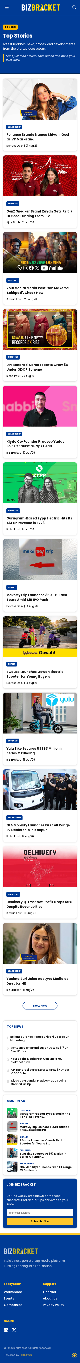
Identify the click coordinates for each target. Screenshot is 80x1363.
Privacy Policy (53, 1305)
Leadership (14, 126)
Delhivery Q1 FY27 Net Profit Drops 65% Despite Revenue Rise (39, 904)
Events (9, 1298)
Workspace (13, 1292)
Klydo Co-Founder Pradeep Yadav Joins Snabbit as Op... (38, 1082)
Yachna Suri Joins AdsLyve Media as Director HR (37, 981)
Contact (49, 1292)
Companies (13, 1305)
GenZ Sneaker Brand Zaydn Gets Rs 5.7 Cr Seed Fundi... (39, 1049)
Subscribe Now (40, 1221)
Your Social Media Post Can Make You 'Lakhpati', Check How (38, 290)
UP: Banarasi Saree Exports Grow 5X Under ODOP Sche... (40, 1071)
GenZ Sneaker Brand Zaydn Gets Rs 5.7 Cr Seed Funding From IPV (39, 213)
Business (13, 357)
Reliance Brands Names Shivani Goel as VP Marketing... (39, 1038)
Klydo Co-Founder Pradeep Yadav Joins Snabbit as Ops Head (35, 444)
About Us (50, 1298)
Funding (13, 203)
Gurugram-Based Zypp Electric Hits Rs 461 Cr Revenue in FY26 (39, 520)
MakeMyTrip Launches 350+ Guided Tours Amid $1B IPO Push (36, 597)
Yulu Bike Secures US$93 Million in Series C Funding (34, 751)
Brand (11, 587)
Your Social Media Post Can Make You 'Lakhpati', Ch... (37, 1060)
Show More (40, 1005)
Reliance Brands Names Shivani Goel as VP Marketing (37, 137)
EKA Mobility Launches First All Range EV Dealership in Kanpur (38, 827)
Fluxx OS (26, 1355)
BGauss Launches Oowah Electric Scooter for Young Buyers (34, 674)
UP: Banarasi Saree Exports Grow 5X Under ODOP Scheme (37, 367)
